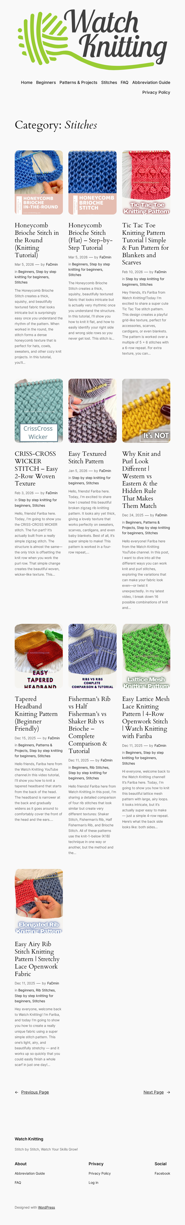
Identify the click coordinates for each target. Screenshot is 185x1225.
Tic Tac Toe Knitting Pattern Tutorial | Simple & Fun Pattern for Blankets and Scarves (145, 244)
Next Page (157, 1092)
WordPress (46, 1207)
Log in (93, 1182)
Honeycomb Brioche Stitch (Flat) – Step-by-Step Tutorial (90, 236)
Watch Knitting (29, 1139)
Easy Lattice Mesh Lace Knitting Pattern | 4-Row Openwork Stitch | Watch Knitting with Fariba (146, 717)
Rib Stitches (99, 767)
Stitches (21, 282)
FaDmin (52, 264)
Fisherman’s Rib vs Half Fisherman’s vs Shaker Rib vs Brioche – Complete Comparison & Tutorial (89, 725)
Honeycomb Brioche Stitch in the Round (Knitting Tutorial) (37, 240)
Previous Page (32, 1092)
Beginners (26, 271)
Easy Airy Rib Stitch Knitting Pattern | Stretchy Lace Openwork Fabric (37, 959)
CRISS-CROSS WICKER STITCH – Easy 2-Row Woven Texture (36, 468)
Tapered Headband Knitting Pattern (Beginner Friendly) (36, 714)
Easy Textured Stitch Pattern (87, 457)
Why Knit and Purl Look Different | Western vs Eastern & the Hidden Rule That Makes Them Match (141, 480)
